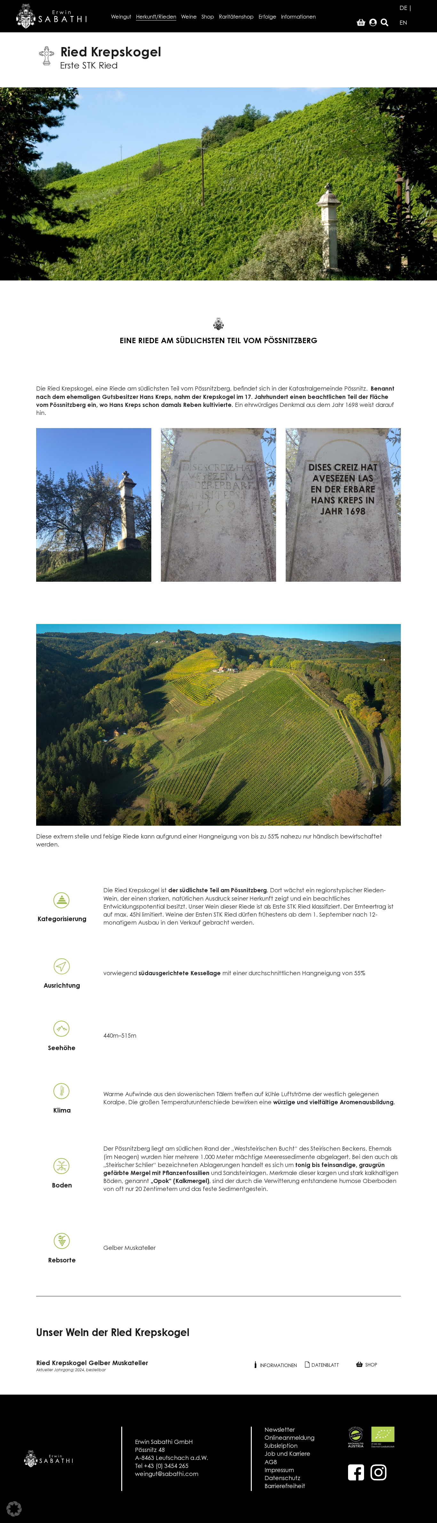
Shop (208, 17)
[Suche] (384, 23)
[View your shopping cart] (361, 23)
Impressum (279, 1471)
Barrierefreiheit (285, 1487)
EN (403, 23)
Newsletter (280, 1430)
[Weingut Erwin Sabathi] (51, 16)
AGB (271, 1463)
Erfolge (267, 17)
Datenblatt (324, 1365)
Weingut (121, 17)
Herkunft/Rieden (156, 17)
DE (403, 9)
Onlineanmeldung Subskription (289, 1442)
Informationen (298, 17)
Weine (189, 17)
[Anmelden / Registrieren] (373, 23)
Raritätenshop (236, 17)
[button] (14, 1509)
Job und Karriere (287, 1454)
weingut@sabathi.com (166, 1475)
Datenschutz (282, 1479)
